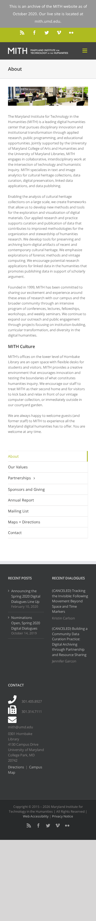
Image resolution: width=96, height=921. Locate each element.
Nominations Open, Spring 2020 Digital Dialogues (25, 623)
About (13, 456)
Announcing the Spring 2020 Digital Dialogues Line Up (25, 596)
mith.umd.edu (47, 21)
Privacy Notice (62, 816)
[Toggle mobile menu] (85, 50)
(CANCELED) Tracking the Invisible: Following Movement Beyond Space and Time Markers (70, 601)
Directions (16, 767)
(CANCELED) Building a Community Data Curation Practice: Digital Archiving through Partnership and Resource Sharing (69, 641)
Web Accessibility (36, 816)
